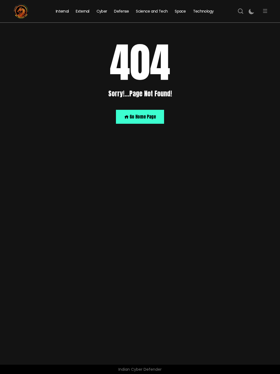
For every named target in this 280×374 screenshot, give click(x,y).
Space (180, 11)
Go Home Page (142, 116)
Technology (203, 11)
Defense (121, 11)
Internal (62, 11)
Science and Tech (152, 11)
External (82, 11)
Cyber (102, 11)
